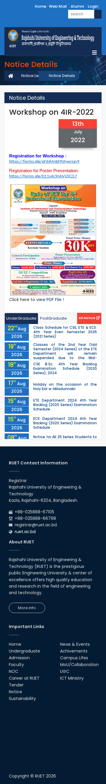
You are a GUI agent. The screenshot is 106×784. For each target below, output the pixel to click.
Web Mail (58, 6)
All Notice (87, 317)
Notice (15, 692)
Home (40, 6)
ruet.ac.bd (25, 532)
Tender (16, 685)
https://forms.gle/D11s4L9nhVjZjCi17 (43, 176)
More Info (27, 608)
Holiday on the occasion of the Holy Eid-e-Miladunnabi (65, 386)
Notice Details (62, 75)
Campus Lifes (74, 658)
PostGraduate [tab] (53, 318)
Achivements (73, 651)
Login (93, 6)
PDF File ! (55, 300)
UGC (64, 671)
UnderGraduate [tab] (21, 318)
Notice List (30, 75)
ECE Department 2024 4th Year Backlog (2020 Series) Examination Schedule (65, 423)
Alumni (77, 6)
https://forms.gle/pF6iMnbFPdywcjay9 (44, 162)
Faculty (16, 665)
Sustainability (22, 698)
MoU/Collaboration (79, 665)
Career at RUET (24, 678)
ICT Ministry (72, 678)
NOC (13, 671)
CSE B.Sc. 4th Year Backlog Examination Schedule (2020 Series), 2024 (65, 368)
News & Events (75, 644)
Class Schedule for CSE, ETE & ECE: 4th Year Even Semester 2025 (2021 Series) (65, 331)
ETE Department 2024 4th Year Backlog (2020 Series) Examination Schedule (65, 404)
